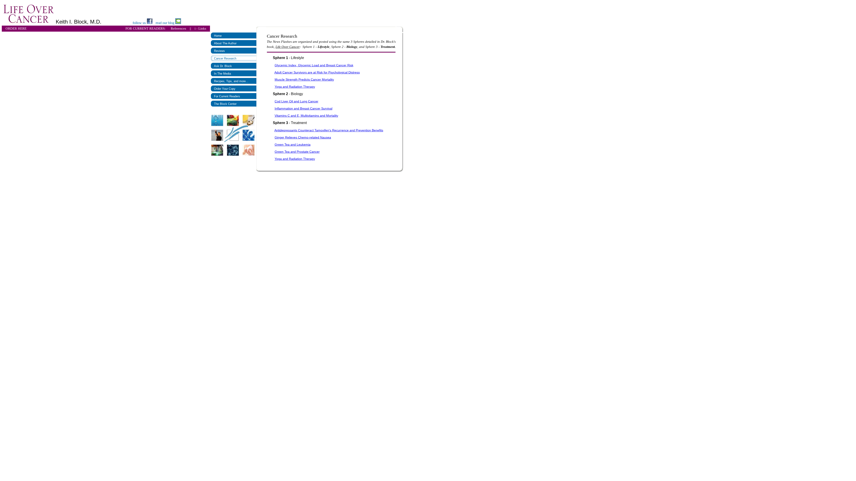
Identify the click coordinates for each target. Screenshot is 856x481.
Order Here (16, 28)
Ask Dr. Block (223, 66)
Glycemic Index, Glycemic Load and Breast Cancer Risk (314, 65)
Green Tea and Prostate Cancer (297, 151)
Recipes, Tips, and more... (231, 81)
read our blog (165, 23)
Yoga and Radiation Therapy (295, 86)
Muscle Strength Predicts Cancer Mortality (304, 79)
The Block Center (225, 104)
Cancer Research (225, 58)
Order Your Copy (224, 88)
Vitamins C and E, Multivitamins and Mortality (306, 115)
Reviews (219, 51)
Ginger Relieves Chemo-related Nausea (303, 137)
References (178, 28)
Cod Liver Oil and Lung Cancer (296, 101)
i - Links (200, 28)
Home (218, 35)
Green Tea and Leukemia (293, 144)
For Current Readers (227, 96)
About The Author (225, 43)
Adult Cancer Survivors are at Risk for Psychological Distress (317, 72)
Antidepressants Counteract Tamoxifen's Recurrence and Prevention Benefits (328, 130)
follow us (140, 23)
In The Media (222, 73)
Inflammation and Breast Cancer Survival (303, 108)
